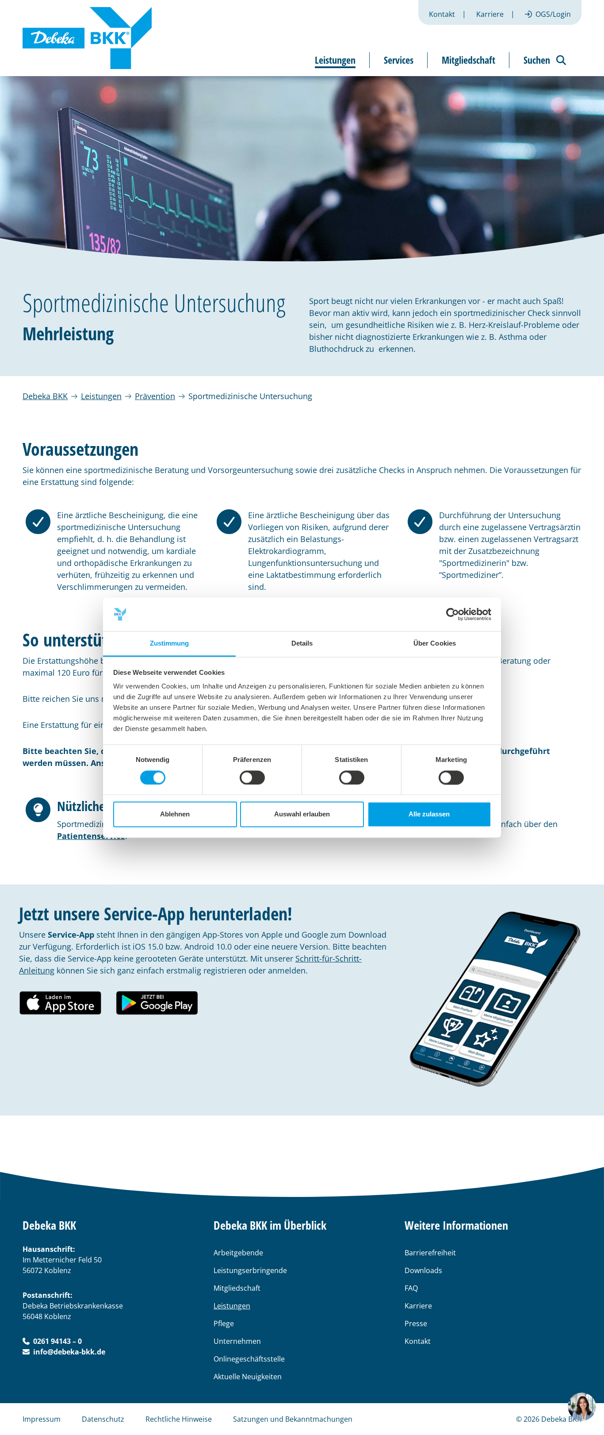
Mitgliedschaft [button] (468, 59)
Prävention (155, 396)
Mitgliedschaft (237, 1288)
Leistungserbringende (250, 1270)
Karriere (490, 14)
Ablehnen (175, 814)
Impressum (42, 1419)
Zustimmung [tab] (169, 643)
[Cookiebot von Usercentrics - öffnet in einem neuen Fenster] (452, 614)
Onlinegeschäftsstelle (249, 1359)
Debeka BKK (45, 396)
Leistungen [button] (335, 59)
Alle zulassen (429, 814)
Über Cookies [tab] (434, 643)
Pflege (224, 1323)
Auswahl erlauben (302, 814)
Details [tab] (302, 643)
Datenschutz (103, 1419)
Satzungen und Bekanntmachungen (292, 1419)
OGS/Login (553, 14)
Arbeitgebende (238, 1253)
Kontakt (442, 14)
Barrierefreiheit (430, 1253)
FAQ (411, 1288)
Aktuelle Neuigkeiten (248, 1376)
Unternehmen (237, 1341)
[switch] (252, 777)
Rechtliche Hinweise (178, 1419)
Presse (416, 1323)
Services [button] (398, 59)
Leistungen (101, 396)
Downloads (423, 1270)
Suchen (537, 59)
